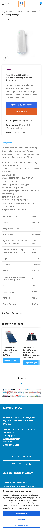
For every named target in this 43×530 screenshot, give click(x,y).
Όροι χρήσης (9, 435)
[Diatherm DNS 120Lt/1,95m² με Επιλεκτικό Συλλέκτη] (11, 337)
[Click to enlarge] (5, 58)
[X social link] (15, 132)
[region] (21, 509)
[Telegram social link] (24, 132)
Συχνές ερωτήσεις (11, 438)
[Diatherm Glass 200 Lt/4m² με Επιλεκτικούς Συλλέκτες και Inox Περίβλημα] (31, 337)
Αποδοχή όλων (21, 514)
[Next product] (8, 19)
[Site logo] (21, 3)
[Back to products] (5, 19)
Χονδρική (7, 442)
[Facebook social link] (13, 132)
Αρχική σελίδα (8, 11)
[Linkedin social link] (21, 132)
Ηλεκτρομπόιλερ (10, 14)
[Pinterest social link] (18, 132)
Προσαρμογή (21, 519)
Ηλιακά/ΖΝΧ (32, 11)
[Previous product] (3, 19)
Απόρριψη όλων (21, 525)
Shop (20, 11)
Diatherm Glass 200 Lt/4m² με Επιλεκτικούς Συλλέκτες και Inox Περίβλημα (31, 352)
